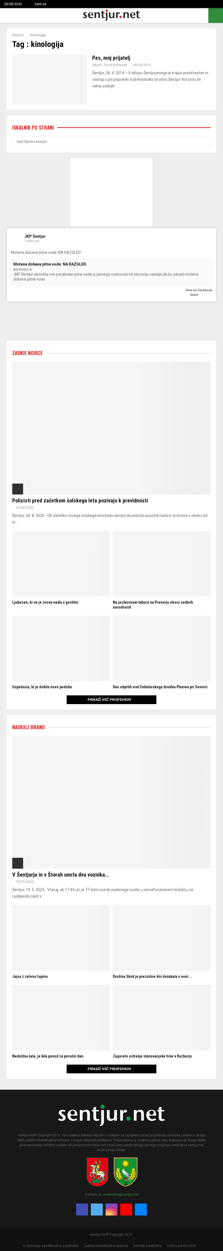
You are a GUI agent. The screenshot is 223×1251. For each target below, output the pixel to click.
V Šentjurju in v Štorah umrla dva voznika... (60, 874)
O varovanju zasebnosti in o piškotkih (51, 1246)
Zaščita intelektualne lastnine (106, 1246)
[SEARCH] (205, 141)
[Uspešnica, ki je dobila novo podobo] (61, 648)
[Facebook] (82, 1210)
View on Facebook (198, 290)
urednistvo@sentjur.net (120, 1194)
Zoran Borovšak (115, 65)
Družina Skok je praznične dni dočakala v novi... (152, 976)
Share (194, 295)
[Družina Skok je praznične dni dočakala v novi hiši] (162, 938)
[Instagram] (111, 1210)
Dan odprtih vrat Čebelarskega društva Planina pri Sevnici (160, 687)
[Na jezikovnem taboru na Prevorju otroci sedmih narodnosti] (162, 564)
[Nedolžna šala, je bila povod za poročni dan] (61, 1017)
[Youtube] (126, 1210)
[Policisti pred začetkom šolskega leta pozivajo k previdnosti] (111, 428)
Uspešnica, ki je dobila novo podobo (42, 687)
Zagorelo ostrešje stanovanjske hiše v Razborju (152, 1056)
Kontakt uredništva (148, 1246)
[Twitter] (97, 1210)
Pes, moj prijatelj (111, 58)
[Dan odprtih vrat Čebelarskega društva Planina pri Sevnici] (162, 648)
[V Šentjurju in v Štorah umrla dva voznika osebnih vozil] (111, 802)
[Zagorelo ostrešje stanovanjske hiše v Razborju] (162, 1017)
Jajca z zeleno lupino (30, 976)
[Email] (141, 1210)
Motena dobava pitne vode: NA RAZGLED (49, 264)
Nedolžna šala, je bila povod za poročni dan (47, 1056)
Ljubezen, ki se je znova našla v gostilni (45, 602)
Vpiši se (40, 4)
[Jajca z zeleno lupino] (61, 938)
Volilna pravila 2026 (181, 1246)
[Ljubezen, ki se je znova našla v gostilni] (61, 564)
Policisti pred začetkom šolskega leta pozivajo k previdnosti (80, 500)
